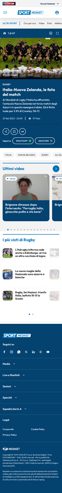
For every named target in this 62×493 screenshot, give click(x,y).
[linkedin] (33, 352)
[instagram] (11, 352)
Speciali (7, 397)
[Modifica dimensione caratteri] (22, 131)
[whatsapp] (19, 352)
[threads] (40, 352)
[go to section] (56, 168)
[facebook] (4, 352)
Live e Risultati (11, 375)
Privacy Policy (10, 434)
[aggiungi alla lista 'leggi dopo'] (14, 131)
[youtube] (48, 352)
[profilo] (57, 12)
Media (6, 363)
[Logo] (31, 12)
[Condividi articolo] (6, 131)
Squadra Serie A (12, 409)
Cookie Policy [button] (38, 429)
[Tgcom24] (9, 3)
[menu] (5, 12)
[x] (26, 352)
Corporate (8, 429)
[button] (31, 12)
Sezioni (7, 386)
